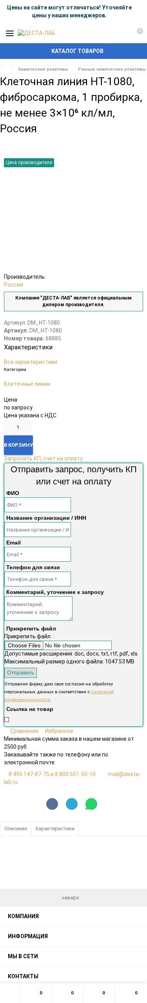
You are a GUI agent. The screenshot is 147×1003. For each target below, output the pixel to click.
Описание (15, 828)
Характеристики (54, 828)
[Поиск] (108, 33)
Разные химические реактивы (112, 69)
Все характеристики (30, 362)
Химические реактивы (43, 69)
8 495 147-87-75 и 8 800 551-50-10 (52, 774)
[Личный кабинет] (121, 33)
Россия (13, 284)
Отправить (20, 672)
